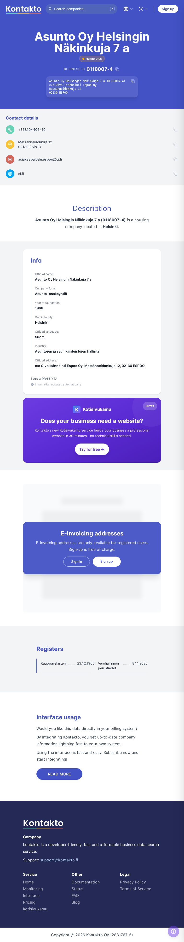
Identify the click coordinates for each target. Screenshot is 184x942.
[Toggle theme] (143, 9)
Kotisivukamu (35, 908)
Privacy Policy (133, 882)
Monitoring (33, 888)
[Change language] (128, 9)
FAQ (75, 895)
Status (77, 888)
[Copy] (133, 81)
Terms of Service (135, 888)
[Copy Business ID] (117, 69)
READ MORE (59, 774)
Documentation (86, 882)
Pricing (29, 902)
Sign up (168, 9)
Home (28, 882)
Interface (31, 895)
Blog (76, 902)
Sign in (76, 561)
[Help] (173, 931)
